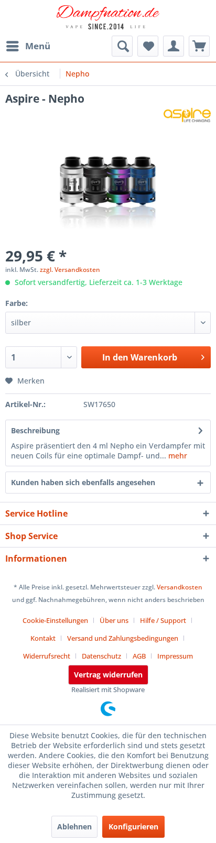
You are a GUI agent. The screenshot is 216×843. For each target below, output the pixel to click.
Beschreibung (35, 430)
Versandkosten (179, 587)
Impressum (175, 656)
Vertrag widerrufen (108, 675)
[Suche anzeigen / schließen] (122, 46)
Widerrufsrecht (46, 656)
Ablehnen (74, 826)
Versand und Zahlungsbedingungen (122, 638)
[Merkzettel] (147, 46)
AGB (139, 656)
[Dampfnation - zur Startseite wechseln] (108, 18)
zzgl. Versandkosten (70, 269)
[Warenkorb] (199, 46)
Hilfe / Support (163, 620)
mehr (176, 456)
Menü (37, 46)
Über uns (114, 620)
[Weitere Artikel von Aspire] (187, 115)
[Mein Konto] (173, 46)
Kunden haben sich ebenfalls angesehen (83, 482)
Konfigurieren (133, 826)
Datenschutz (101, 656)
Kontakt (43, 638)
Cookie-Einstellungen (55, 620)
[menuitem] (28, 46)
